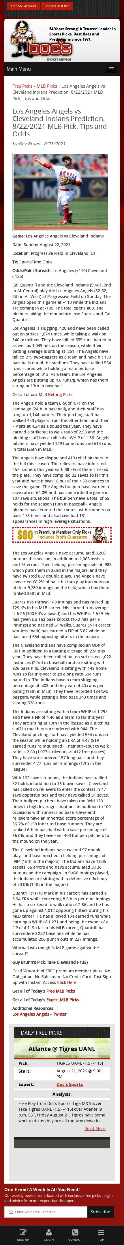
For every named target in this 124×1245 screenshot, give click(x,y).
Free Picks (22, 86)
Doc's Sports (70, 1084)
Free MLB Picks (60, 991)
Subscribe (100, 1211)
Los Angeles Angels (30, 1014)
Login (49, 1239)
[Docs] (41, 39)
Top (101, 1239)
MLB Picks (47, 86)
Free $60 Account (23, 6)
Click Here (66, 982)
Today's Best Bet (57, 6)
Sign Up (23, 1239)
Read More (95, 1128)
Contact (75, 1239)
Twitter (60, 1014)
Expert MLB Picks (62, 999)
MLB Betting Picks (56, 394)
